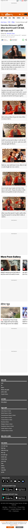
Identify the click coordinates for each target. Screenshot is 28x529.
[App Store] (20, 489)
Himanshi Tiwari (11, 33)
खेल (23, 18)
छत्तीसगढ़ (3, 468)
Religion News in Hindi (6, 424)
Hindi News (4, 22)
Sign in (25, 0)
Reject (19, 527)
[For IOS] (20, 498)
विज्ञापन (2, 387)
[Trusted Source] (13, 40)
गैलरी (9, 22)
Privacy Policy (21, 507)
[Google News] (5, 40)
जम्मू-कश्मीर (3, 470)
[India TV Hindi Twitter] (21, 0)
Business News (5, 422)
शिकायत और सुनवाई (5, 389)
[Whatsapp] (23, 40)
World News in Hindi (6, 413)
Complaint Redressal (16, 509)
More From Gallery (11, 256)
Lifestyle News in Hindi (7, 430)
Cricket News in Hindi (6, 419)
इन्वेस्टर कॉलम (4, 392)
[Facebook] (3, 481)
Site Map (4, 507)
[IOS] (17, 0)
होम (1, 18)
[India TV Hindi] (9, 14)
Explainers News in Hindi (7, 426)
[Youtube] (15, 481)
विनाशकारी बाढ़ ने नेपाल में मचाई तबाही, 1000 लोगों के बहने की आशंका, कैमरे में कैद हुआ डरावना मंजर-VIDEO (9, 321)
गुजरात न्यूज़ (3, 461)
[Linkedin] (19, 481)
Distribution (16, 511)
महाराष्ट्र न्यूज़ (4, 457)
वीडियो (5, 18)
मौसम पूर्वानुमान (4, 402)
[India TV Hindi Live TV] (25, 14)
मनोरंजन (18, 18)
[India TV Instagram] (11, 481)
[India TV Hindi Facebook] (20, 0)
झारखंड (2, 472)
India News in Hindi (6, 411)
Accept (10, 527)
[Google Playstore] (7, 489)
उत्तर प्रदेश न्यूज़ (4, 446)
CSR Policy (6, 509)
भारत (10, 18)
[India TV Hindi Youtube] (22, 0)
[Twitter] (7, 481)
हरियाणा (2, 465)
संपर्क (2, 383)
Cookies (3, 522)
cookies (16, 525)
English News (4, 394)
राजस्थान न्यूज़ (4, 459)
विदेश (14, 18)
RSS (24, 509)
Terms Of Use (12, 507)
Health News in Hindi (6, 428)
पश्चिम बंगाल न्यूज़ (4, 450)
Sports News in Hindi (6, 417)
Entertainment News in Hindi (8, 415)
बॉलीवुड (13, 22)
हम (1, 385)
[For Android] (7, 498)
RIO (10, 511)
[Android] (18, 0)
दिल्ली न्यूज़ (3, 448)
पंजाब (2, 463)
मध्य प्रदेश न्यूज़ (4, 454)
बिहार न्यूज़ (3, 452)
